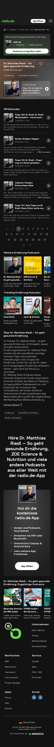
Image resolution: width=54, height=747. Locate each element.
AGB (7, 661)
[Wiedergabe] (47, 89)
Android (8, 709)
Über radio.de (38, 630)
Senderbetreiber (39, 646)
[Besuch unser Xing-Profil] (40, 697)
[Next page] (24, 245)
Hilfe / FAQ (37, 672)
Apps (34, 667)
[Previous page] (13, 229)
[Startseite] (5, 29)
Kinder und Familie (13, 418)
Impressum (10, 672)
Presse (35, 636)
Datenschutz (10, 667)
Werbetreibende (39, 641)
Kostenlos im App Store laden (27, 51)
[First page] (7, 229)
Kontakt (35, 661)
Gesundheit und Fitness (28, 76)
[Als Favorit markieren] (41, 64)
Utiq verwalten (11, 678)
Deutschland (29, 722)
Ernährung (9, 76)
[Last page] (30, 245)
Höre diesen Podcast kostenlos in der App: (25, 37)
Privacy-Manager (12, 683)
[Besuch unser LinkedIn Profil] (34, 697)
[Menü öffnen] (50, 21)
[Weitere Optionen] (48, 64)
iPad (7, 703)
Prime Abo (36, 678)
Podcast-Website (11, 405)
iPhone (8, 698)
